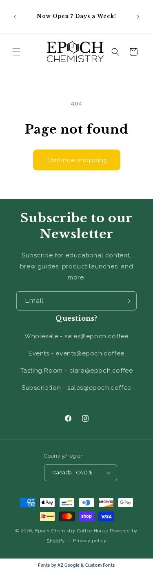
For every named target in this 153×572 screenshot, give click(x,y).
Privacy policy (89, 540)
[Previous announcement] (15, 17)
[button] (16, 52)
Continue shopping (76, 160)
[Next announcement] (138, 17)
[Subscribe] (127, 301)
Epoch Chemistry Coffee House (72, 531)
